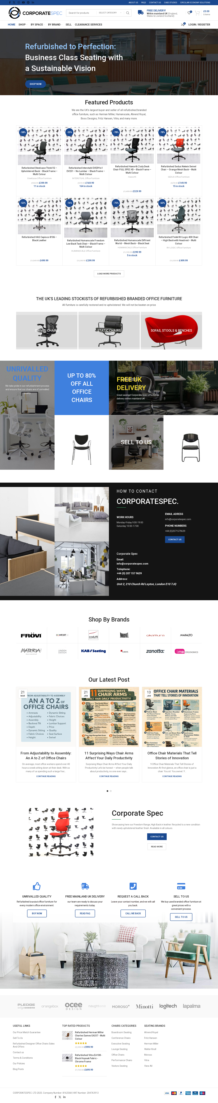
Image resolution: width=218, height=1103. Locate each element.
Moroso (148, 1054)
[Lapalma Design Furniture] (192, 1006)
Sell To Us (18, 1038)
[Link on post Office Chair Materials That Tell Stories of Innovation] (172, 717)
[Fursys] (124, 651)
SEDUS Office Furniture (178, 177)
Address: (122, 579)
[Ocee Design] (74, 1006)
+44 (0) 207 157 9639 (129, 573)
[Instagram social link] (18, 2)
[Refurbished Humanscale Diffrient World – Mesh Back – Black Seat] (132, 217)
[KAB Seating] (93, 651)
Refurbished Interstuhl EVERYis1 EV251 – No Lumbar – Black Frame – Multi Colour (86, 171)
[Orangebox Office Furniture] (50, 1006)
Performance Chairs (122, 1060)
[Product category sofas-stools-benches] (171, 330)
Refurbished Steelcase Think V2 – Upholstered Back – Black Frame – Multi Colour (39, 171)
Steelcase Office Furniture (39, 178)
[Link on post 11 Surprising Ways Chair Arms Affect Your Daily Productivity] (109, 717)
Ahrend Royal (151, 1032)
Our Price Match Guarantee (27, 1032)
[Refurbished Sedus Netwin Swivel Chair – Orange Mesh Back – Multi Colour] (178, 145)
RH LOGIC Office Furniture (179, 247)
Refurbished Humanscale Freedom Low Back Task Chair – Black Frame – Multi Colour (85, 243)
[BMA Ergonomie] (186, 651)
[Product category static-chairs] (109, 330)
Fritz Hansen (150, 1038)
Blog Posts (18, 1069)
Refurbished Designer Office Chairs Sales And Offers (34, 1045)
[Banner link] (27, 415)
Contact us (18, 1052)
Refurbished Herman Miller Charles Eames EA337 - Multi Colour (90, 1035)
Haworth (132, 177)
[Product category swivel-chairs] (46, 330)
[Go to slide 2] (111, 791)
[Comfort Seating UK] (62, 635)
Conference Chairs (121, 1038)
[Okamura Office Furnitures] (155, 635)
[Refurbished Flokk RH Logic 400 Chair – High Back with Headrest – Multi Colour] (178, 216)
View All (148, 1066)
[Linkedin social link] (33, 2)
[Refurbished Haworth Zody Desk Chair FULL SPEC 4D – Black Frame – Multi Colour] (132, 145)
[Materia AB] (31, 651)
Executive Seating (121, 1043)
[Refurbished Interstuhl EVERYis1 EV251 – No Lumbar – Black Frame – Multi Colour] (85, 146)
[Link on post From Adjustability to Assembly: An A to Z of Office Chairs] (46, 717)
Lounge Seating (119, 1049)
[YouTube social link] (23, 2)
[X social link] (14, 2)
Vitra (146, 1060)
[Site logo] (35, 12)
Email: (120, 559)
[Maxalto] (186, 635)
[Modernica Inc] (124, 635)
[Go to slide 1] (107, 791)
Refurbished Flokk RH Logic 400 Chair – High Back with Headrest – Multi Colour (178, 240)
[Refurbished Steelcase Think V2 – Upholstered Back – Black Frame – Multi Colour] (39, 146)
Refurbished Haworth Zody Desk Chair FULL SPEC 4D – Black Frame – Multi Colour (132, 169)
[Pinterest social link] (28, 2)
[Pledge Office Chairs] (26, 1006)
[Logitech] (168, 1006)
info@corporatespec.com (132, 563)
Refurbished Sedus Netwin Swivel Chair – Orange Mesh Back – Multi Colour (178, 169)
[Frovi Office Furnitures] (31, 635)
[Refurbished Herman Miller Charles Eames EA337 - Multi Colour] (67, 1040)
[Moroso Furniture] (121, 1006)
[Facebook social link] (10, 2)
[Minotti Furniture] (144, 1006)
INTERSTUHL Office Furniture (85, 178)
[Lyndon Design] (62, 651)
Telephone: (123, 569)
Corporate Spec (127, 553)
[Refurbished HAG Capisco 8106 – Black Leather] (39, 216)
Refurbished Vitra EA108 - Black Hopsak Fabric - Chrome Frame (88, 1058)
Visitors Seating (119, 1066)
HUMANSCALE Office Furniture (85, 251)
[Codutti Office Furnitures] (93, 635)
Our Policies (19, 1063)
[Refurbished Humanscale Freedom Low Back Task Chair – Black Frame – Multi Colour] (85, 218)
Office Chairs (118, 1054)
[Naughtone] (97, 1006)
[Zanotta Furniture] (155, 651)
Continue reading (46, 776)
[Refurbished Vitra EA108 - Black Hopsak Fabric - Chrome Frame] (67, 1062)
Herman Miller (151, 1043)
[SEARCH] (128, 13)
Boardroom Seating (122, 1032)
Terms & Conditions (23, 1058)
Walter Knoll (150, 1049)
